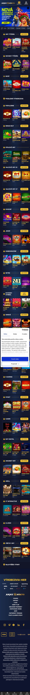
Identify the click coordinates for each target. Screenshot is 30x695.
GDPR (15, 611)
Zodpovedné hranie (16, 609)
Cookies (15, 598)
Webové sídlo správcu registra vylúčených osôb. (15, 652)
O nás (15, 602)
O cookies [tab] (24, 334)
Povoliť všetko (15, 359)
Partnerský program (15, 613)
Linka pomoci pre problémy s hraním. (15, 654)
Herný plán (15, 604)
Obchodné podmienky (15, 607)
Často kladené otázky (16, 615)
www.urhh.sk (20, 668)
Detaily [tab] (15, 334)
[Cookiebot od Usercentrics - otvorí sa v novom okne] (22, 330)
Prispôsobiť (14, 363)
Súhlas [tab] (5, 334)
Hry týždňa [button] (11, 28)
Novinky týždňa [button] (20, 28)
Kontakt (15, 600)
